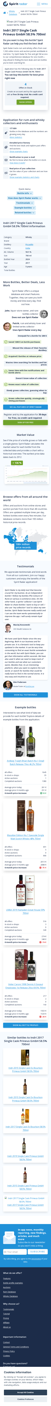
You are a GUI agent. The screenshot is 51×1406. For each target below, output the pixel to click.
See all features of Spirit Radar (25, 407)
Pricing (6, 1318)
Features (7, 1278)
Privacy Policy (9, 1351)
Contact (6, 1342)
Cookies (6, 1355)
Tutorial (6, 1313)
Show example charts (19, 151)
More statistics (16, 137)
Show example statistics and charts (24, 177)
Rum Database (9, 1292)
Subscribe (37, 1252)
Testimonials (8, 1309)
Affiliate (6, 1322)
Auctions (6, 1287)
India (28, 248)
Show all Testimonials (25, 695)
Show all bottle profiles (25, 1025)
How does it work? (17, 163)
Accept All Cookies (25, 1392)
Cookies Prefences (25, 1399)
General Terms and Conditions (16, 1347)
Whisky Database (13, 12)
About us (7, 1327)
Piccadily (29, 244)
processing (36, 1258)
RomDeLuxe (29, 686)
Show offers (25, 102)
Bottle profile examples (13, 1283)
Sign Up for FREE (25, 422)
